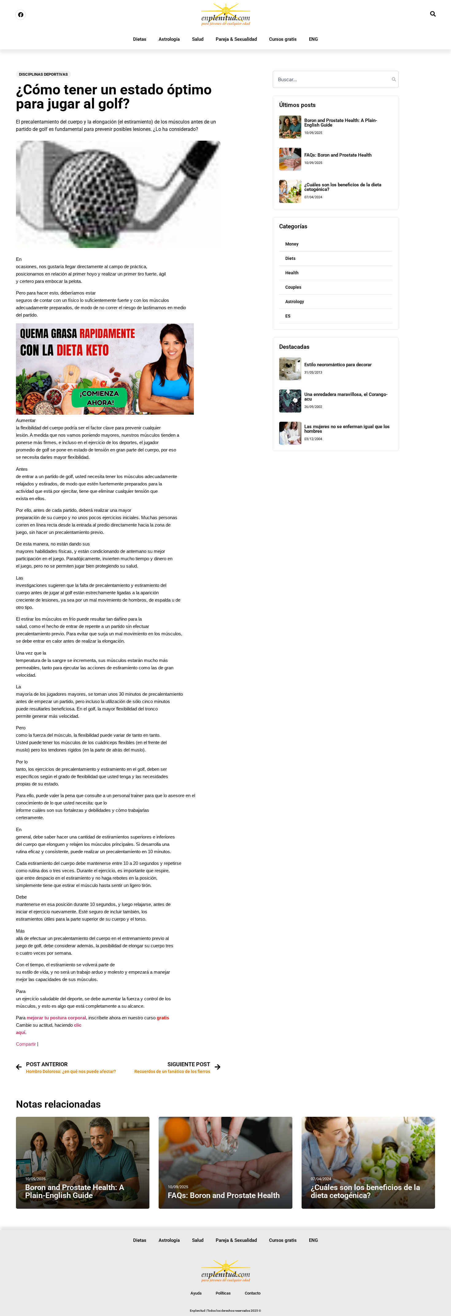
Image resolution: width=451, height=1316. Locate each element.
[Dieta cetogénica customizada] (105, 413)
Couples (293, 287)
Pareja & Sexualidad (236, 39)
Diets (290, 258)
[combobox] (336, 79)
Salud (197, 39)
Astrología (169, 39)
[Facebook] (20, 15)
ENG (313, 39)
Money (292, 244)
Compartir (26, 1044)
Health (292, 272)
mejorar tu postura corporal (56, 1017)
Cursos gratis (283, 39)
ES (288, 316)
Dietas (139, 39)
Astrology (294, 301)
